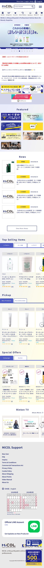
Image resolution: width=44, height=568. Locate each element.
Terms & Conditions (9, 462)
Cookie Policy (7, 471)
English (13, 489)
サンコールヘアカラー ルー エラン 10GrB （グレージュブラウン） (27, 334)
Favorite (15, 14)
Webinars (30, 15)
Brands (2, 14)
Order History (22, 14)
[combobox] (19, 6)
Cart (41, 15)
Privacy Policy (7, 468)
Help (31, 1)
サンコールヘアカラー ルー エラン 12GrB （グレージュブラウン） (10, 334)
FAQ (3, 457)
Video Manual (7, 479)
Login (27, 1)
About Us (5, 482)
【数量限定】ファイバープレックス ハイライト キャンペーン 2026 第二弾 (9, 391)
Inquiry (4, 460)
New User (20, 1)
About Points (7, 477)
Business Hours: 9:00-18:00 (13, 514)
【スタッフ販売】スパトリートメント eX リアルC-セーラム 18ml (26, 391)
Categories (9, 14)
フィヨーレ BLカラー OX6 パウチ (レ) (9, 278)
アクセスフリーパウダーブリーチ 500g (26, 278)
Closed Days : (10, 512)
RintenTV (36, 14)
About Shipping (7, 474)
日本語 (7, 489)
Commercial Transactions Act (12, 465)
